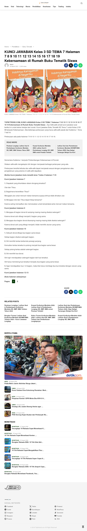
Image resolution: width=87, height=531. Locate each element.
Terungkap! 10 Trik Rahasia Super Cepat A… (28, 458)
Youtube (59, 516)
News (6, 381)
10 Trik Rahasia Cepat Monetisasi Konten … (20, 435)
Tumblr (9, 510)
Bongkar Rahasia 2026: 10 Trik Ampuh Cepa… (29, 467)
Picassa (9, 519)
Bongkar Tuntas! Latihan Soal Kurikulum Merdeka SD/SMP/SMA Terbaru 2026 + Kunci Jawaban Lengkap (16, 318)
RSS (58, 519)
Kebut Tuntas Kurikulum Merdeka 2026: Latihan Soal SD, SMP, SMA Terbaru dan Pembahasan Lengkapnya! (43, 318)
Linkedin (34, 513)
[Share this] (66, 65)
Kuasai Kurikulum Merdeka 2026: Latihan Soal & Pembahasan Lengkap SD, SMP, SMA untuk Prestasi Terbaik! (43, 149)
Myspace (10, 516)
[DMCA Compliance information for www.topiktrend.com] (12, 487)
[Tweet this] (71, 65)
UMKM (13, 388)
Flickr (33, 519)
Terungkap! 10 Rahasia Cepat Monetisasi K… (28, 428)
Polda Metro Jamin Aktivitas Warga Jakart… (20, 383)
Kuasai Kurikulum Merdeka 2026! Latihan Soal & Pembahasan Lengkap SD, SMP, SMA (70, 317)
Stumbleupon (36, 510)
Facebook (10, 506)
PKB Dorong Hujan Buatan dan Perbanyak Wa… (30, 415)
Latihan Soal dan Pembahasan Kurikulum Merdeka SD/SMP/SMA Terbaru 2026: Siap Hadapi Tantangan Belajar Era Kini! (68, 149)
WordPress (60, 510)
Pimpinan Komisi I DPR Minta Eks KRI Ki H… (28, 398)
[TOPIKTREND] (43, 3)
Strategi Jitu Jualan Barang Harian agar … (27, 406)
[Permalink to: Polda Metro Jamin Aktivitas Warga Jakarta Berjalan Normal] (43, 358)
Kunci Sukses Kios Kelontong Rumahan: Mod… (29, 390)
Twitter (34, 506)
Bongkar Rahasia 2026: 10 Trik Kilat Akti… (27, 442)
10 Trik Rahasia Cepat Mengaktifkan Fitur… (28, 450)
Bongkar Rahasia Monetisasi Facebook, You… (21, 473)
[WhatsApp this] (80, 65)
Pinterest (59, 506)
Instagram (10, 513)
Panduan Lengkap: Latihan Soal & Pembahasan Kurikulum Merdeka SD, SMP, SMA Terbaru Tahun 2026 (18, 148)
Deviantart (60, 513)
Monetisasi (15, 426)
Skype (34, 516)
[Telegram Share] (76, 65)
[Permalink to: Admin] (6, 65)
